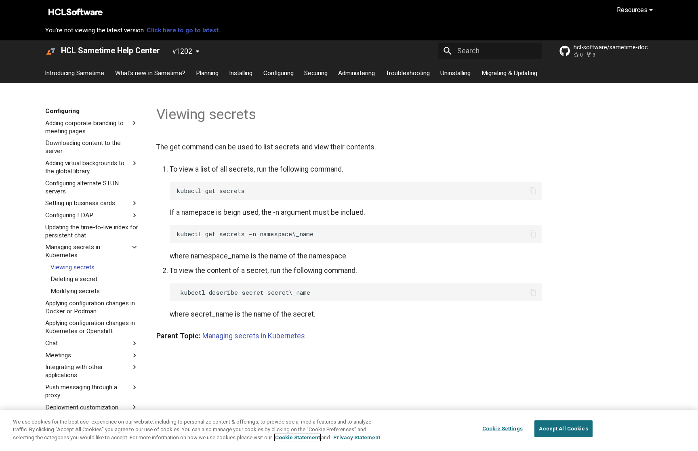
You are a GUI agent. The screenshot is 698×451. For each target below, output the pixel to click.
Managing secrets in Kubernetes (253, 336)
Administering (356, 72)
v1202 (182, 51)
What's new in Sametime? (150, 72)
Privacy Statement (356, 437)
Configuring (278, 72)
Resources (633, 10)
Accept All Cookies (563, 429)
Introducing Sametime (75, 72)
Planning (207, 72)
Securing (316, 72)
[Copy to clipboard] (533, 190)
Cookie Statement (297, 437)
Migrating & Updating (509, 72)
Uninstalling (456, 72)
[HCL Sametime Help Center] (50, 51)
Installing (241, 72)
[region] (349, 430)
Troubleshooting (408, 72)
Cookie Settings (502, 429)
